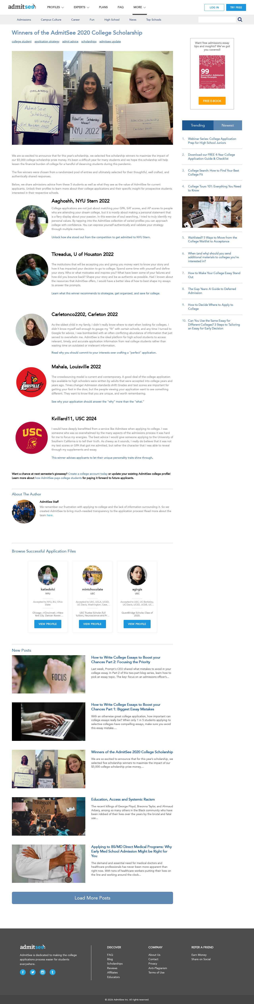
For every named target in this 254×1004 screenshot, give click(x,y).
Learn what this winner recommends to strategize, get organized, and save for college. (106, 293)
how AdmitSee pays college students (58, 478)
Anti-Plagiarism (157, 968)
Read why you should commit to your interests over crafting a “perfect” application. (104, 352)
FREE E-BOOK (212, 101)
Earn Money (199, 955)
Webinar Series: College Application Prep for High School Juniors (212, 141)
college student (22, 41)
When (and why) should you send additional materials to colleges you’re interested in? (213, 257)
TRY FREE (236, 7)
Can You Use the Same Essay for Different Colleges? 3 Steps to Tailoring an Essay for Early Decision (214, 324)
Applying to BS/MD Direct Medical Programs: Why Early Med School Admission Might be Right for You (131, 851)
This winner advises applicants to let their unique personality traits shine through (102, 457)
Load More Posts (92, 898)
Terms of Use (156, 972)
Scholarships (115, 963)
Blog (110, 959)
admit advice (70, 41)
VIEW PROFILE (48, 623)
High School (111, 19)
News (132, 19)
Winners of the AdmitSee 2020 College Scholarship (132, 752)
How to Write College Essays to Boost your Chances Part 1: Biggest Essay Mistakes (125, 706)
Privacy (152, 963)
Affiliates (112, 972)
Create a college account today (88, 474)
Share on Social (201, 959)
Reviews (112, 968)
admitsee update (110, 41)
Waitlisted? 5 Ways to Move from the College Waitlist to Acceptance (212, 239)
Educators (113, 977)
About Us (154, 955)
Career (75, 19)
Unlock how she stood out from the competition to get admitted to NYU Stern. (101, 237)
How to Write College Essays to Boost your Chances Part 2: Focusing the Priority (125, 659)
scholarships (88, 41)
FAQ (121, 7)
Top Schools (153, 19)
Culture (51, 19)
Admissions (24, 19)
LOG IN (214, 7)
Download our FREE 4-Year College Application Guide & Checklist (211, 156)
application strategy (47, 41)
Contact (153, 959)
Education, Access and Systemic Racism (123, 799)
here (50, 515)
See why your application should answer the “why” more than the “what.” (98, 401)
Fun (92, 19)
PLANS (103, 7)
